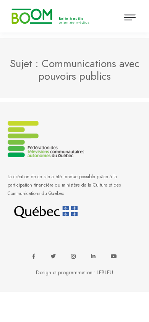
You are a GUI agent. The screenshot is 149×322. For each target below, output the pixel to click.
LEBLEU (105, 272)
